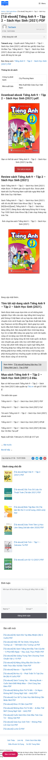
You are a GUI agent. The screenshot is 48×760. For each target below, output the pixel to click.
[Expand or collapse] (44, 36)
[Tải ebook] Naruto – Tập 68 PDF (17, 669)
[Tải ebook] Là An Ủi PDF (14, 729)
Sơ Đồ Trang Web (33, 744)
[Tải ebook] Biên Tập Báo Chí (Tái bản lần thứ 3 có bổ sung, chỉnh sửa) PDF (29, 510)
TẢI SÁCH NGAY (24, 169)
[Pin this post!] (44, 459)
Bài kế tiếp (5, 450)
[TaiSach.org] (4, 3)
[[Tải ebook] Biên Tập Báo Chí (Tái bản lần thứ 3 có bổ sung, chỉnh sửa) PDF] (8, 515)
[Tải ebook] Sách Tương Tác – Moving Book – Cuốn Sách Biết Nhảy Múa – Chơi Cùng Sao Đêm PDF (23, 683)
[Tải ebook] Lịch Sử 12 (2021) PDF (29, 560)
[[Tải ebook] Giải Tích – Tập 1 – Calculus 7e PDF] (8, 551)
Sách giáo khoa (11, 11)
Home (3, 11)
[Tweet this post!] (37, 459)
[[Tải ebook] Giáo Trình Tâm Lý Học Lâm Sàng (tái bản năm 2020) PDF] (8, 533)
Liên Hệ (20, 740)
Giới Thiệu (11, 740)
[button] (24, 169)
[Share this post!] (33, 459)
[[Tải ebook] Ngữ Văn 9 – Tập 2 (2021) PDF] (8, 480)
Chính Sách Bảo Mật (33, 740)
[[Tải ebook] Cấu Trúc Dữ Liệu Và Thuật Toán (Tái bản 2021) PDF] (8, 498)
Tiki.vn (30, 386)
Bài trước (8, 445)
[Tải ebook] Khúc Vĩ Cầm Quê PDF (18, 704)
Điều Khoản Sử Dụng (16, 744)
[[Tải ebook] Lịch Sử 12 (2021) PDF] (8, 568)
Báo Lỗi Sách (10, 754)
